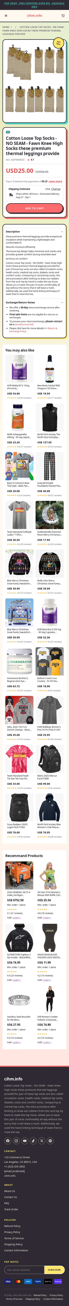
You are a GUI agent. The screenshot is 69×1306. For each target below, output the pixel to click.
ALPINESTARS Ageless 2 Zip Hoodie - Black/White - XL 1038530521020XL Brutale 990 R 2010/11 (19, 956)
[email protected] (24, 324)
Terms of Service (14, 1238)
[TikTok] (33, 1140)
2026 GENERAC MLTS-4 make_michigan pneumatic (18, 894)
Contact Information (16, 1250)
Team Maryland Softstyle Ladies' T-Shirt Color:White (19, 534)
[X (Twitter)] (41, 1140)
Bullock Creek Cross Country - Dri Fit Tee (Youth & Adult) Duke (47, 680)
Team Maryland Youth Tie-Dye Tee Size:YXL (17, 777)
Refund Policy (12, 1226)
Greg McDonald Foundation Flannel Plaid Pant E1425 (49, 485)
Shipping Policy (13, 1244)
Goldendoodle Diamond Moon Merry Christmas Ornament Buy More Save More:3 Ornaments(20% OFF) (49, 534)
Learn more (55, 181)
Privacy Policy (12, 1232)
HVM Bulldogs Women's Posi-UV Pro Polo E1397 (49, 728)
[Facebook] (7, 1140)
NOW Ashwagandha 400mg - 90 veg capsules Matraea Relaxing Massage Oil (19, 436)
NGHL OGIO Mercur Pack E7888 (47, 777)
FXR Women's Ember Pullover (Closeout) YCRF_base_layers (48, 1018)
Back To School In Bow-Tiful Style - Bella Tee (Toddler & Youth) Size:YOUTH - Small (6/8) (19, 485)
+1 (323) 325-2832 (14, 1166)
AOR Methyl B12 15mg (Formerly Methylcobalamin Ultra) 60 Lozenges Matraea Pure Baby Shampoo (18, 387)
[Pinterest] (50, 1140)
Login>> (17, 917)
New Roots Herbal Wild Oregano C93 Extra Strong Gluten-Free (48, 387)
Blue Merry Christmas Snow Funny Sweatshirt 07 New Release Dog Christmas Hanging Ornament (18, 631)
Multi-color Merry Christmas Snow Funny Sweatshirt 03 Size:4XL (48, 582)
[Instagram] (16, 1140)
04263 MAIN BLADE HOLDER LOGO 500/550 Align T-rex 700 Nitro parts (49, 956)
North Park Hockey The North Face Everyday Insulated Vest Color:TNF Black (49, 436)
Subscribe (54, 1269)
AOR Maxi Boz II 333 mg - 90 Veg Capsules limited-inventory (49, 631)
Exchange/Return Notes (20, 302)
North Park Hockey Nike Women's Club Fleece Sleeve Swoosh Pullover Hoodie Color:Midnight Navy (49, 826)
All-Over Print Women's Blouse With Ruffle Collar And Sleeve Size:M (50, 894)
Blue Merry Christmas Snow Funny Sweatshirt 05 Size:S (18, 582)
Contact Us (10, 1197)
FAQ (6, 1203)
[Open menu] (6, 16)
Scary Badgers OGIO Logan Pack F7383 (17, 826)
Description (13, 231)
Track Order (11, 1209)
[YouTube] (24, 1140)
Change (56, 189)
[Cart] (63, 16)
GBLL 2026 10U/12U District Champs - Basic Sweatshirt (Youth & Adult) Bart (18, 729)
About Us (9, 1191)
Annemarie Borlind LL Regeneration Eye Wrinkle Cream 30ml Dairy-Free (17, 680)
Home (5, 27)
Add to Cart (34, 208)
